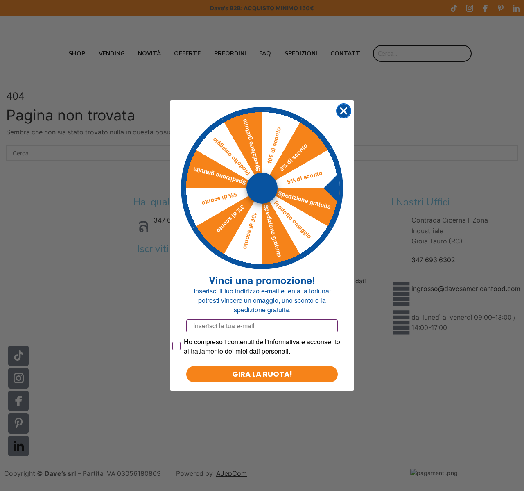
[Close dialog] (344, 111)
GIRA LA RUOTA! (262, 374)
